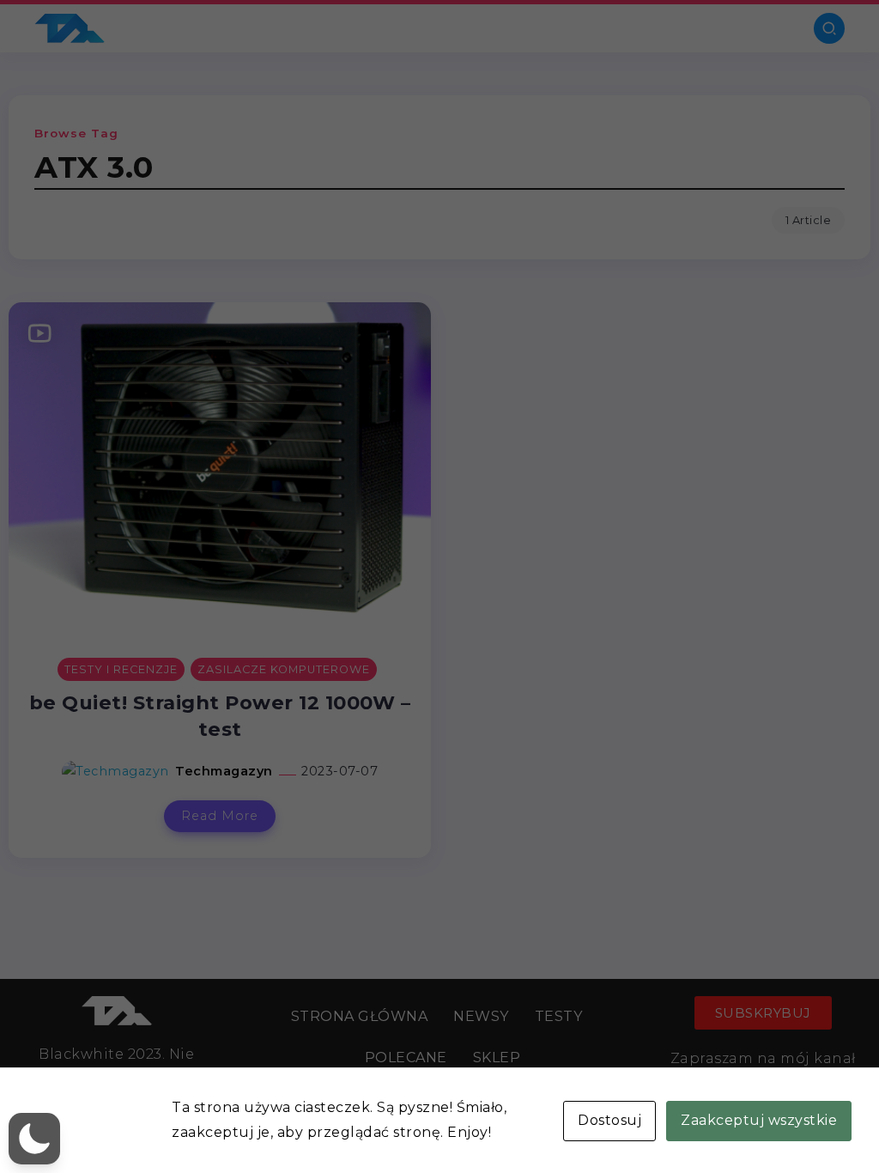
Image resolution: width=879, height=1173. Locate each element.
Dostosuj (609, 1120)
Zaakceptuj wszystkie (759, 1120)
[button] (34, 1138)
